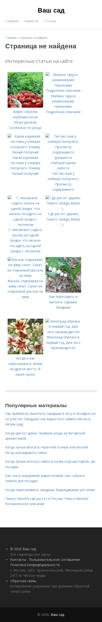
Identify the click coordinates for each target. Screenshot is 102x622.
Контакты (18, 559)
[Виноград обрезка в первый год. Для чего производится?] (63, 332)
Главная (12, 21)
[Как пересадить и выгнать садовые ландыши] (63, 291)
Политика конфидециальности (35, 564)
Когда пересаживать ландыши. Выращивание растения (50, 490)
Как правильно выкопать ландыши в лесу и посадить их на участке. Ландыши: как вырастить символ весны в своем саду (50, 418)
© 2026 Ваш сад (23, 549)
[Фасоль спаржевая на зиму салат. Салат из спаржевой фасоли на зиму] (25, 275)
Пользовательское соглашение (54, 559)
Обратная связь (23, 581)
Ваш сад (51, 9)
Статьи (50, 21)
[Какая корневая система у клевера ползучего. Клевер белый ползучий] (25, 152)
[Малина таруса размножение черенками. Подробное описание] (63, 90)
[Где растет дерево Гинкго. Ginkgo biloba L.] (63, 208)
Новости (31, 21)
